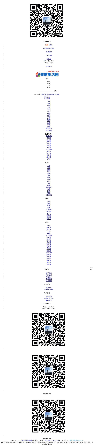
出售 (48, 115)
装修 (48, 125)
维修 (48, 121)
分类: (47, 162)
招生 (48, 123)
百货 (48, 183)
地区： (47, 222)
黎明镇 (49, 141)
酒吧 (48, 207)
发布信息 (49, 296)
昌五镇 (49, 143)
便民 (48, 168)
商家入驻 (49, 195)
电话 (43, 94)
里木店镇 (49, 149)
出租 (48, 105)
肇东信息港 (76, 440)
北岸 (46, 94)
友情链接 (49, 279)
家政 (48, 119)
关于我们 (49, 273)
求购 (48, 126)
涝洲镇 (49, 140)
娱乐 (48, 181)
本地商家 (49, 128)
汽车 (48, 189)
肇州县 (49, 155)
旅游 (48, 203)
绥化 (48, 233)
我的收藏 (49, 55)
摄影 (48, 170)
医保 (48, 191)
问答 (48, 159)
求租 (48, 107)
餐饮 (48, 173)
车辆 (48, 117)
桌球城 (49, 217)
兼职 (54, 94)
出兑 (48, 113)
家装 (48, 177)
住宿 (48, 179)
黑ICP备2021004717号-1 (52, 440)
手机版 (49, 59)
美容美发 (49, 187)
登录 (50, 44)
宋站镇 (49, 245)
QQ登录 (45, 48)
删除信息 (49, 300)
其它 (48, 193)
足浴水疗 (49, 209)
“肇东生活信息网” (26, 440)
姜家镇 (49, 251)
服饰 (48, 175)
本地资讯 (49, 130)
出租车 (50, 94)
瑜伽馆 (49, 211)
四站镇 (49, 138)
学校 (48, 171)
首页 (48, 101)
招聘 (48, 109)
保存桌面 (49, 51)
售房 (48, 103)
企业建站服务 (48, 289)
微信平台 (49, 66)
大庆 (48, 231)
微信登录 (51, 48)
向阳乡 (49, 151)
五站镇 (49, 145)
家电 (48, 185)
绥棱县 (49, 264)
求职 (48, 111)
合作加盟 (49, 281)
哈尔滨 (49, 229)
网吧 (48, 205)
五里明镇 (49, 136)
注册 (46, 44)
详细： (47, 198)
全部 (48, 166)
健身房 (49, 219)
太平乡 (49, 153)
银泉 (57, 94)
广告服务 (49, 277)
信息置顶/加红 (48, 298)
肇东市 (49, 227)
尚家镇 (49, 147)
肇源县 (49, 157)
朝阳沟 (49, 254)
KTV (48, 213)
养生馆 (49, 215)
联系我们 (49, 275)
